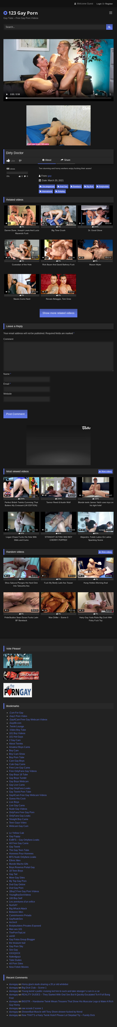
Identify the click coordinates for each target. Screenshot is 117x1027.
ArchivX (13, 922)
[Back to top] (108, 1018)
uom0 (12, 936)
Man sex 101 (15, 929)
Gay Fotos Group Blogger (22, 939)
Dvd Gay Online (17, 884)
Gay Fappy (14, 836)
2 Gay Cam (15, 740)
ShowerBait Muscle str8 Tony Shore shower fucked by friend (52, 1012)
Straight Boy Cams (18, 819)
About (48, 160)
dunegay (13, 984)
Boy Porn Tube (16, 757)
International (47, 191)
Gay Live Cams (17, 785)
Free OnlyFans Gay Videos (23, 771)
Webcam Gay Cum (18, 826)
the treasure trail (17, 943)
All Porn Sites (16, 963)
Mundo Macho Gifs (18, 864)
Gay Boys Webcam (19, 781)
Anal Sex (63, 186)
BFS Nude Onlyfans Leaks (22, 857)
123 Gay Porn (22, 13)
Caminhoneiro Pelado (20, 915)
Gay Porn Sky (16, 946)
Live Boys (14, 802)
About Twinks (16, 743)
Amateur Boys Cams (19, 747)
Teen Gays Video (18, 822)
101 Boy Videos (17, 733)
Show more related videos (58, 313)
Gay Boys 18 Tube (18, 774)
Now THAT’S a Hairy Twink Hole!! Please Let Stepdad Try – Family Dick (58, 1015)
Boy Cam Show (17, 754)
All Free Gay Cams (18, 843)
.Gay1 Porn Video (18, 716)
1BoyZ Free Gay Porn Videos (24, 891)
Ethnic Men (15, 860)
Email (7, 384)
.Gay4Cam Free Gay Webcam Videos (28, 719)
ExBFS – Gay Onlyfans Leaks (24, 840)
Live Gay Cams (17, 805)
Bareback (77, 186)
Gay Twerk (14, 846)
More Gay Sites (17, 877)
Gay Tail (13, 874)
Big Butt (90, 186)
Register (109, 4)
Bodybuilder (104, 186)
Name (7, 374)
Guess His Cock (17, 798)
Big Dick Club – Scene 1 (34, 987)
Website (7, 394)
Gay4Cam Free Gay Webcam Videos (28, 795)
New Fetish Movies (19, 967)
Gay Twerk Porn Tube (20, 792)
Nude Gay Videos (18, 809)
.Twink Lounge (16, 726)
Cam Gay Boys (16, 761)
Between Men (16, 912)
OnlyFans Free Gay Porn (21, 812)
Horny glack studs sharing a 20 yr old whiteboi (45, 984)
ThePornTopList (17, 932)
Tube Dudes (15, 960)
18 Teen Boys (16, 871)
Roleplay (61, 191)
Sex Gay (13, 950)
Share (67, 160)
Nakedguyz (15, 956)
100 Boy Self (15, 898)
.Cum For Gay (16, 712)
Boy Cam (14, 750)
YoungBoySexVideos (20, 895)
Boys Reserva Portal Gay (22, 867)
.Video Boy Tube (17, 730)
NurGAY (13, 905)
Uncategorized (48, 186)
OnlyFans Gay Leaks (19, 816)
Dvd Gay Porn (16, 888)
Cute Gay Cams (17, 764)
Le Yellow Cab (16, 833)
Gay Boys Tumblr (18, 778)
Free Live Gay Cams (19, 767)
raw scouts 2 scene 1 (32, 1008)
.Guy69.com (15, 723)
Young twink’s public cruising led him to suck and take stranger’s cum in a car (61, 991)
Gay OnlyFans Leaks (19, 788)
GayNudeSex (16, 919)
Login (99, 4)
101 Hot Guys (16, 737)
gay (50, 176)
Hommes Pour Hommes (21, 853)
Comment (8, 339)
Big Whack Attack (18, 908)
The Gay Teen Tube (19, 850)
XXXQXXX (14, 953)
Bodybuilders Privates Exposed (25, 926)
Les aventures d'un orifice (22, 901)
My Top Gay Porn (18, 881)
